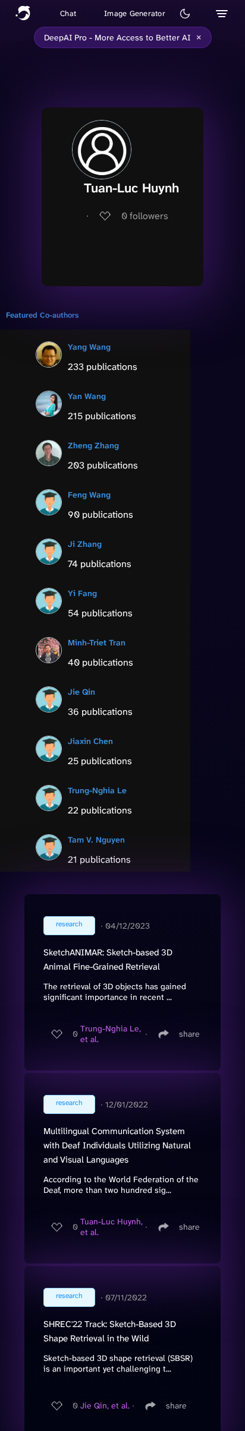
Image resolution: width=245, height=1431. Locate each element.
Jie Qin (81, 691)
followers (144, 216)
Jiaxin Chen (90, 741)
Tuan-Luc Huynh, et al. (111, 1226)
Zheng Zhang (93, 445)
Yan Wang (87, 396)
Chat (68, 13)
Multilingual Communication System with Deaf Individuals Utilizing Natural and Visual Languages (117, 1145)
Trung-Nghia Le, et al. (110, 1033)
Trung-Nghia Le (97, 790)
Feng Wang (89, 494)
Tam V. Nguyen (96, 839)
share (189, 1033)
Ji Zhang (85, 544)
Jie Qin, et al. (105, 1405)
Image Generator (134, 13)
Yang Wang (89, 346)
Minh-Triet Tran (96, 642)
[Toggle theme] (184, 13)
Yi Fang (82, 593)
